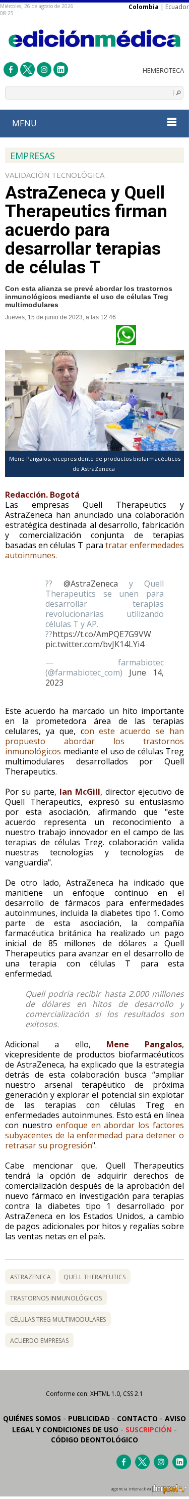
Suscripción (148, 1429)
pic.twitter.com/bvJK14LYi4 (94, 644)
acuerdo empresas (39, 1340)
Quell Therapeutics (94, 1277)
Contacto (137, 1418)
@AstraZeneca (91, 583)
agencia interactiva (131, 1489)
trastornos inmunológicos (56, 1298)
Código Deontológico (94, 1439)
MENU (24, 123)
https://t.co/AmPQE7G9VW (101, 634)
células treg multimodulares (58, 1319)
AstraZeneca (30, 1277)
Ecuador (177, 7)
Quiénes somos (32, 1418)
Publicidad (89, 1418)
